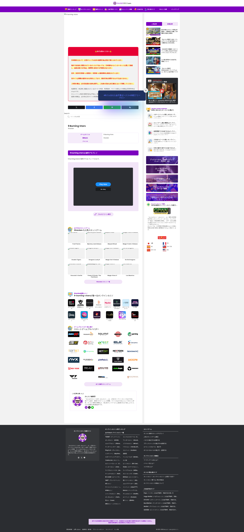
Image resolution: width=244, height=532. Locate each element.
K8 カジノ (108, 484)
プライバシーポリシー (98, 529)
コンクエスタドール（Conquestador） (131, 437)
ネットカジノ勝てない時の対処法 (154, 480)
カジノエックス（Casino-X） (131, 474)
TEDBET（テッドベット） (113, 437)
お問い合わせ (77, 529)
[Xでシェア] (76, 107)
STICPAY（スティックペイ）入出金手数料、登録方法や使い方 (161, 500)
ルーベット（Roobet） (130, 497)
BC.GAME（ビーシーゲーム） (113, 477)
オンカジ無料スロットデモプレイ (154, 433)
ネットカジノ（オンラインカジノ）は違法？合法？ (159, 477)
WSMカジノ (108, 490)
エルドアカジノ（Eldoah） (113, 443)
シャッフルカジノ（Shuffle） (113, 494)
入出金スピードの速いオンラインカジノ (166, 140)
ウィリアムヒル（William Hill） (131, 470)
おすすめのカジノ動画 (160, 81)
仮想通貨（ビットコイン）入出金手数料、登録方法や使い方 (161, 510)
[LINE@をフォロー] (92, 407)
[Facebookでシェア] (94, 107)
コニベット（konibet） (130, 450)
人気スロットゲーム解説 (151, 437)
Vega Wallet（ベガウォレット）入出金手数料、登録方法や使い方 (161, 496)
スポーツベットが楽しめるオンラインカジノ (166, 114)
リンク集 (116, 529)
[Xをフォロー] (89, 407)
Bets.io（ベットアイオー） (131, 490)
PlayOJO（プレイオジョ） (113, 450)
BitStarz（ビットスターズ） (131, 477)
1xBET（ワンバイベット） (113, 480)
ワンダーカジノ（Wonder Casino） (131, 440)
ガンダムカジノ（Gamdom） (113, 497)
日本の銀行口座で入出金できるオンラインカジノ (166, 148)
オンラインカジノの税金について (154, 483)
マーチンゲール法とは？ (151, 460)
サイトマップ (109, 529)
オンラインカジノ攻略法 (151, 456)
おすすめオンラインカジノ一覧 (114, 433)
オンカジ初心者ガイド (150, 472)
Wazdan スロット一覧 (103, 282)
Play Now (103, 184)
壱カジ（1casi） (110, 500)
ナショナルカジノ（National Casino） (113, 474)
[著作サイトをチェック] (86, 407)
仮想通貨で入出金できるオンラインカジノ (166, 131)
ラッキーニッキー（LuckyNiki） (113, 447)
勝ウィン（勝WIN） (129, 500)
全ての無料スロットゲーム (103, 384)
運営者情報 (69, 529)
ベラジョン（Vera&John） (131, 447)
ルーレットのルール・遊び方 (152, 447)
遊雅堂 (125, 453)
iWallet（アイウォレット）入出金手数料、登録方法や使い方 (161, 506)
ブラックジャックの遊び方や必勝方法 (155, 443)
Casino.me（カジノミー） (113, 460)
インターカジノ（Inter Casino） (113, 467)
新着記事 (170, 24)
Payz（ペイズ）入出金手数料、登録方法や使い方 (159, 493)
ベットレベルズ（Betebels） (131, 457)
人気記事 (154, 24)
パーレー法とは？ (149, 463)
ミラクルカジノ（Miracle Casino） (131, 443)
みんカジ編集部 (90, 396)
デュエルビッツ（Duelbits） (131, 494)
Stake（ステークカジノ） (131, 467)
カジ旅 (125, 460)
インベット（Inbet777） (130, 487)
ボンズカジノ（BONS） (112, 440)
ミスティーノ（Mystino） (113, 453)
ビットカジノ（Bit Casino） (131, 463)
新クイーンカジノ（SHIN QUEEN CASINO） (131, 480)
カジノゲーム (148, 429)
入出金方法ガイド (149, 489)
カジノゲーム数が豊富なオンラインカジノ (166, 123)
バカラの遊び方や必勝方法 (152, 440)
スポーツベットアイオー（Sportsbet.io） (113, 457)
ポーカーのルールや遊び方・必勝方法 (155, 450)
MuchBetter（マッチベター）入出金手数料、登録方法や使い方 (161, 503)
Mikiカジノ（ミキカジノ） (113, 504)
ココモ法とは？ (148, 467)
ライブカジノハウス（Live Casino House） (113, 470)
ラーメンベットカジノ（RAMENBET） (113, 487)
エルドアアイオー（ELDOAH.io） (131, 484)
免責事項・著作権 (86, 529)
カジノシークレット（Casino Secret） (113, 463)
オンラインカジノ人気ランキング (115, 429)
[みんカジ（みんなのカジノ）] (122, 3)
